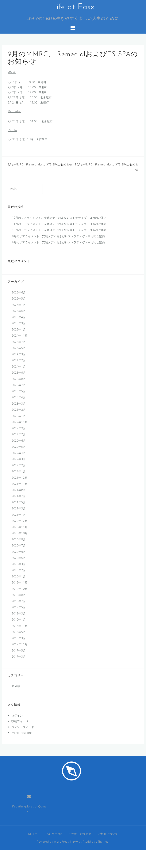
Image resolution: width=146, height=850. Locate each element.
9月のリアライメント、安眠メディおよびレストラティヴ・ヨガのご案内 (58, 236)
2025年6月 (19, 311)
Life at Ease (73, 7)
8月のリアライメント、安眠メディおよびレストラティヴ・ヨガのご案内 (58, 242)
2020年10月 (20, 533)
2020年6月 (19, 551)
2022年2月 (19, 465)
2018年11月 (20, 626)
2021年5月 (19, 502)
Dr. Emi (33, 834)
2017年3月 (19, 656)
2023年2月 (19, 409)
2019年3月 (19, 613)
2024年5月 (19, 348)
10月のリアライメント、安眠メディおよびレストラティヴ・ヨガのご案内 (59, 230)
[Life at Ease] (71, 771)
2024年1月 (19, 366)
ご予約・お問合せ (80, 834)
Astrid (87, 841)
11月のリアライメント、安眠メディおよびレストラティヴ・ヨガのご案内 (59, 224)
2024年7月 (19, 342)
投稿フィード (20, 721)
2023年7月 (19, 385)
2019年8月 (19, 595)
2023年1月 (19, 416)
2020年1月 (19, 576)
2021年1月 (19, 514)
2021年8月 (19, 490)
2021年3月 (19, 508)
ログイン (17, 715)
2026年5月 (19, 298)
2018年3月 (19, 638)
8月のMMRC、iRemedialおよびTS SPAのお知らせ (39, 164)
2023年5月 (19, 391)
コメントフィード (22, 727)
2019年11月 (20, 582)
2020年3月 (19, 564)
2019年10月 (20, 589)
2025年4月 (19, 317)
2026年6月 (19, 292)
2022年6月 (19, 440)
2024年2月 (19, 360)
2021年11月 (20, 483)
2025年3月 (19, 323)
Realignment (53, 834)
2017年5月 (19, 650)
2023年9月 (19, 372)
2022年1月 (19, 471)
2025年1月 (19, 329)
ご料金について (108, 834)
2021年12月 (20, 477)
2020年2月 (19, 570)
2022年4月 (19, 453)
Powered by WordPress (53, 841)
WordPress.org (21, 733)
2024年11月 (20, 335)
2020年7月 (19, 545)
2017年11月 (20, 644)
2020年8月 (19, 539)
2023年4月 (19, 397)
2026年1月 (19, 305)
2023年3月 (19, 403)
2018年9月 (19, 632)
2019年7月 (19, 601)
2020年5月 (19, 558)
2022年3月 (19, 459)
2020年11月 (20, 527)
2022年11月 (20, 422)
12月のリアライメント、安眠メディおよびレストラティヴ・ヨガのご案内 (59, 217)
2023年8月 (19, 379)
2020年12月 (20, 521)
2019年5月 (19, 607)
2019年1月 (19, 619)
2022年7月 (19, 434)
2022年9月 (19, 428)
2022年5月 (19, 446)
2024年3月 (19, 354)
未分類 (16, 686)
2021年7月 (19, 496)
